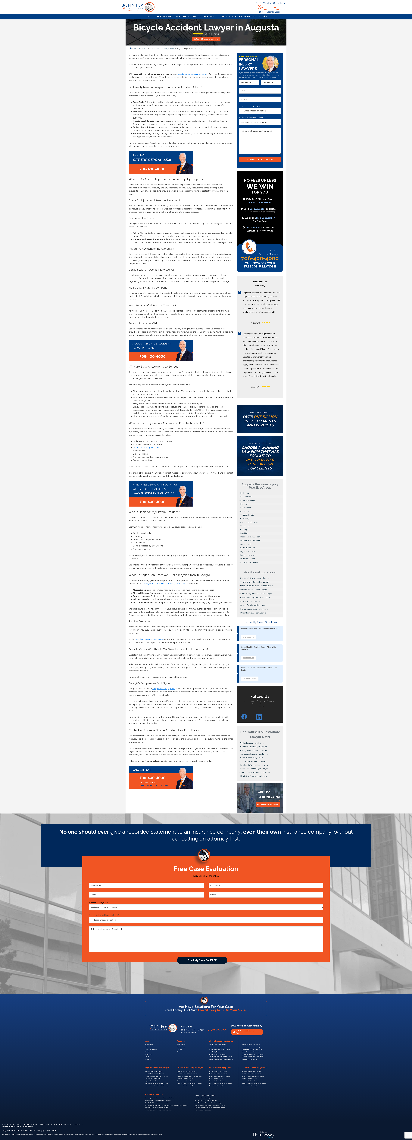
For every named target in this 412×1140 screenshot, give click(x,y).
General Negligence (248, 544)
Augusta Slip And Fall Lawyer (153, 1081)
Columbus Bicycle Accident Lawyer (254, 582)
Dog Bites (244, 533)
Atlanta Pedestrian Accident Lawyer (252, 1049)
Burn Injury (244, 504)
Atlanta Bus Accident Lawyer (250, 1052)
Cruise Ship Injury (249, 678)
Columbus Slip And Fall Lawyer (186, 1081)
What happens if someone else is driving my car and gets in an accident (166, 1105)
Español (263, 16)
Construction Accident (249, 522)
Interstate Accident (247, 559)
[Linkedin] (259, 1127)
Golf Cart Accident (247, 548)
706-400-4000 (270, 7)
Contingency (245, 526)
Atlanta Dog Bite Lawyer (216, 1052)
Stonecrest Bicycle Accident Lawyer (254, 578)
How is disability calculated (203, 1110)
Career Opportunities (151, 1049)
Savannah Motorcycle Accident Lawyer (253, 1076)
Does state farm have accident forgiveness (157, 1100)
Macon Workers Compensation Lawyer (220, 1083)
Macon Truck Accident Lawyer (218, 1073)
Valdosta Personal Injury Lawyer (253, 761)
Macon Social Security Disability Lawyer (221, 1086)
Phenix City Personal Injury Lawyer (253, 776)
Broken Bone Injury (247, 500)
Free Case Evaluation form (153, 785)
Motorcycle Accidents (249, 562)
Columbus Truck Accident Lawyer (187, 1073)
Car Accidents (210, 16)
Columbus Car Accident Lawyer (186, 1071)
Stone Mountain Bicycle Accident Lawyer (256, 586)
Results (147, 1052)
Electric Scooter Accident (250, 537)
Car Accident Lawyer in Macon (218, 1071)
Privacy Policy (7, 1127)
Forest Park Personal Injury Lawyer (254, 769)
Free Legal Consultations (250, 541)
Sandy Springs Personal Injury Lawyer (255, 772)
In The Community (150, 1047)
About (149, 16)
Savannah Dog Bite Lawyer (249, 1078)
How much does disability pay (203, 1098)
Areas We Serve (164, 16)
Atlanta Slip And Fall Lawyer (217, 1054)
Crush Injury (244, 530)
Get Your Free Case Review (267, 804)
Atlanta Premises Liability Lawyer (251, 1047)
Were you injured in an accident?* (252, 118)
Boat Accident (246, 497)
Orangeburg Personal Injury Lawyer (254, 754)
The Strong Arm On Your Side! (222, 1010)
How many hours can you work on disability (208, 1103)
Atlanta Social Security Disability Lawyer (221, 1059)
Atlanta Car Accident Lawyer (217, 1044)
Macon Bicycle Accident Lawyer (253, 613)
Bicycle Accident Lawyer (250, 601)
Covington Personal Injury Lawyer (253, 750)
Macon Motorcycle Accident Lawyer (219, 1076)
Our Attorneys (149, 1044)
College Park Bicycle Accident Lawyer (255, 597)
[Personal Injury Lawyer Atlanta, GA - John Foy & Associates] (142, 6)
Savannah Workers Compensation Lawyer (254, 1083)
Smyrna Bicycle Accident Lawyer (253, 605)
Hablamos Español (273, 12)
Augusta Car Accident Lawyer (153, 1071)
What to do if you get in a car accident (156, 1103)
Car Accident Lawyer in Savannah (251, 1071)
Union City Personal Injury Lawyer (253, 747)
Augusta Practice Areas (187, 16)
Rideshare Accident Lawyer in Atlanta (253, 1056)
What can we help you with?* (99, 903)
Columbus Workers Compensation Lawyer (189, 1083)
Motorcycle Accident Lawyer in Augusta (156, 1076)
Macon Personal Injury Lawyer (220, 1068)
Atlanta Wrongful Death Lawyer (251, 1044)
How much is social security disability (206, 1100)
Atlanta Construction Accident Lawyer (253, 1054)
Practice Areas (181, 1047)
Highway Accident (247, 551)
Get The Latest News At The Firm (247, 1032)
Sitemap (29, 1127)
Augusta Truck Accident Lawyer (154, 1073)
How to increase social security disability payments (210, 1105)
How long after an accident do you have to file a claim (161, 1098)
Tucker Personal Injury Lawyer (252, 743)
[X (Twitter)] (252, 1127)
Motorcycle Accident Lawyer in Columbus (189, 1076)
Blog (178, 1052)
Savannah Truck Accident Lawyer (251, 1073)
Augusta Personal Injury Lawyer (161, 49)
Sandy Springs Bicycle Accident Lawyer (256, 594)
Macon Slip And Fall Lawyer (217, 1081)
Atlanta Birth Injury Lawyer (249, 1059)
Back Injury (244, 493)
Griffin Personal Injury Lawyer (251, 758)
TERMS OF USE (19, 1127)
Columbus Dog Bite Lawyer (185, 1078)
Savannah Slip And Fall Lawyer (250, 1081)
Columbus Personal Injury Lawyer (190, 1068)
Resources (234, 16)
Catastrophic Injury (247, 515)
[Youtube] (266, 1127)
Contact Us (249, 16)
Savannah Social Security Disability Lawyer (254, 1086)
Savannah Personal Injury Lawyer (254, 1068)
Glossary (179, 1049)
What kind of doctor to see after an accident (158, 1110)
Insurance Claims (247, 555)
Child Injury (244, 519)
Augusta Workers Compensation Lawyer (157, 1083)
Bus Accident (245, 508)
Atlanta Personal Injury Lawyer (221, 1041)
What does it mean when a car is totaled (157, 1107)
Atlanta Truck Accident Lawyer (218, 1047)
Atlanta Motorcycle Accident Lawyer (219, 1049)
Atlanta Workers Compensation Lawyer (220, 1056)
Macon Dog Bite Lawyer (216, 1078)
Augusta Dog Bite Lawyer (152, 1078)
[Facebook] (245, 1127)
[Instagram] (272, 1127)
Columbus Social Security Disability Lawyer (189, 1086)
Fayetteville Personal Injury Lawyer (254, 765)
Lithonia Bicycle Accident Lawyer (253, 590)
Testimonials (148, 1054)
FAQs (223, 16)
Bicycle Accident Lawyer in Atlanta (254, 609)
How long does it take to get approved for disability (210, 1107)
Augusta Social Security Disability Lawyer (157, 1086)
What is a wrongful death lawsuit (205, 1095)
